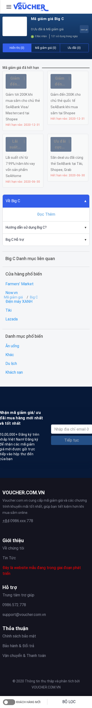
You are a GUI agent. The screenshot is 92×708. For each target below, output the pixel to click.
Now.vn (11, 292)
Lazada (11, 319)
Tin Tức (9, 558)
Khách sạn (14, 372)
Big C (34, 297)
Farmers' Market (19, 284)
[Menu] (8, 6)
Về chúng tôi (13, 548)
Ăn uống (12, 346)
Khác (9, 354)
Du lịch (11, 363)
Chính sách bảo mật (19, 636)
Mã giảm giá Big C (47, 19)
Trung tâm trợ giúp (18, 595)
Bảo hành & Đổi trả (18, 646)
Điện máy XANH (18, 301)
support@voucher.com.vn (24, 614)
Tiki (8, 310)
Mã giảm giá (13, 297)
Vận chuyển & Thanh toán (24, 655)
